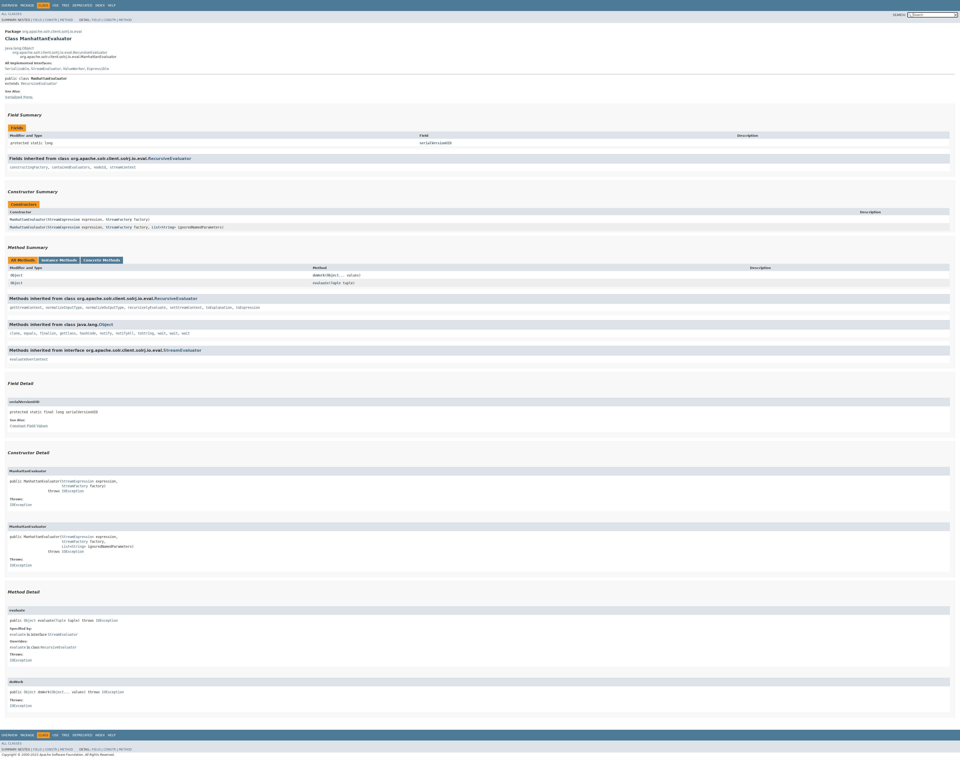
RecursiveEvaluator (39, 84)
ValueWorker (74, 69)
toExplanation (219, 308)
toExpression (248, 308)
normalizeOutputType (105, 308)
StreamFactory (119, 220)
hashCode (88, 333)
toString (146, 333)
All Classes (12, 14)
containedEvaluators (71, 167)
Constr (51, 20)
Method (66, 20)
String (168, 227)
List (156, 227)
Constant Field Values (29, 426)
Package (27, 5)
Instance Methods (59, 260)
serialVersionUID (436, 143)
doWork (319, 275)
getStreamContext (26, 308)
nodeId (100, 167)
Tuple (336, 283)
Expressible (98, 69)
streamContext (123, 167)
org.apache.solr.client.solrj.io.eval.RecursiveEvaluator (59, 52)
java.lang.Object (19, 48)
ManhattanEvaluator (28, 220)
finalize (48, 333)
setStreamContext (186, 308)
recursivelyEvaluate (147, 308)
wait (162, 333)
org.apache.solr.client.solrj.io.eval (52, 32)
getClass (68, 333)
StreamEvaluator (46, 69)
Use (55, 5)
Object (16, 275)
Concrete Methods (102, 260)
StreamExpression (64, 220)
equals (30, 333)
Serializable (17, 69)
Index (100, 5)
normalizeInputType (64, 308)
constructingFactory (29, 167)
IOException (73, 491)
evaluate (321, 283)
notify (106, 333)
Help (112, 5)
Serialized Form (18, 97)
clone (15, 333)
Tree (66, 5)
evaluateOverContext (29, 359)
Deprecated (82, 5)
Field (37, 20)
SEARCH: (899, 15)
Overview (10, 5)
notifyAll (125, 333)
